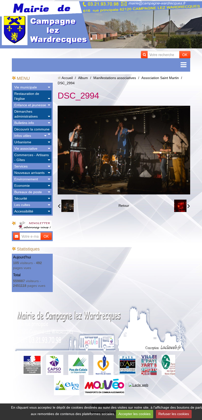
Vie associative (25, 148)
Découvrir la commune (32, 129)
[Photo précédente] (66, 206)
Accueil (67, 78)
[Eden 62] (66, 385)
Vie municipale (25, 87)
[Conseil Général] (78, 365)
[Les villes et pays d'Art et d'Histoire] (149, 365)
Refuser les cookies (173, 414)
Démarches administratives (26, 113)
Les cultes (22, 205)
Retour (123, 206)
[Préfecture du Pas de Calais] (32, 365)
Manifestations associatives (114, 78)
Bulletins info (24, 123)
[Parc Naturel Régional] (168, 365)
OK (184, 54)
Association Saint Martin (160, 78)
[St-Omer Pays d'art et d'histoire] (127, 365)
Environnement (26, 179)
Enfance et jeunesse (30, 105)
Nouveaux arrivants (29, 173)
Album (83, 78)
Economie (22, 186)
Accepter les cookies (134, 414)
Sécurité (20, 198)
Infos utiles (22, 136)
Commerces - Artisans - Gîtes (31, 157)
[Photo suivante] (182, 206)
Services (21, 166)
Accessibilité (23, 211)
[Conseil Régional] (103, 365)
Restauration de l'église (26, 96)
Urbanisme (22, 142)
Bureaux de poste (28, 192)
